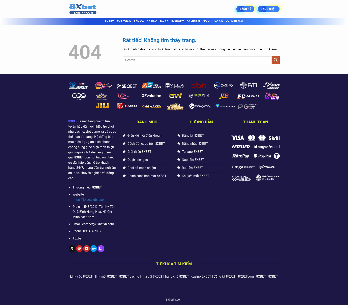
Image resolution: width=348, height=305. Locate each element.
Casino (152, 21)
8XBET (109, 21)
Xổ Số (218, 21)
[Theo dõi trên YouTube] (86, 248)
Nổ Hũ (207, 21)
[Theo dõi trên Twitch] (101, 248)
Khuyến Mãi (234, 21)
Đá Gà (164, 21)
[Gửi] (276, 60)
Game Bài (193, 21)
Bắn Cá (139, 21)
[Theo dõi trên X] (72, 248)
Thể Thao (124, 21)
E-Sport (177, 21)
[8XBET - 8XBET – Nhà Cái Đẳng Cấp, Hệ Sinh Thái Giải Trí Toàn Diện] (88, 9)
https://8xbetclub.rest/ (88, 200)
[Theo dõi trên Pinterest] (79, 248)
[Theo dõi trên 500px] (93, 248)
